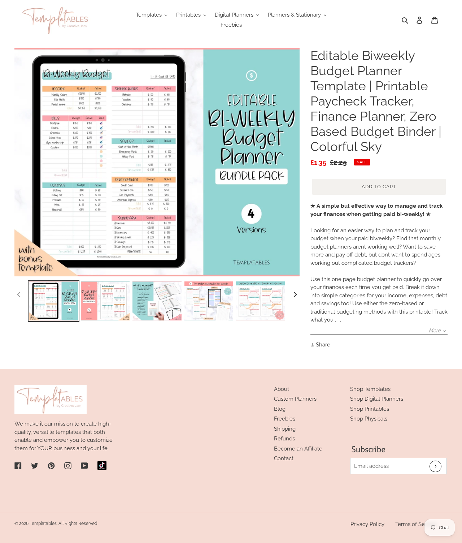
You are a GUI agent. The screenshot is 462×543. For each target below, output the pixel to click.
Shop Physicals (368, 418)
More (435, 330)
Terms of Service (416, 524)
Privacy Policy (367, 524)
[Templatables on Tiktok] (101, 465)
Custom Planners (295, 399)
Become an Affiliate (298, 448)
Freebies (284, 418)
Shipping (285, 429)
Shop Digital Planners (376, 399)
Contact (283, 458)
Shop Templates (370, 389)
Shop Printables (369, 409)
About (281, 389)
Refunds (284, 438)
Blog (280, 409)
